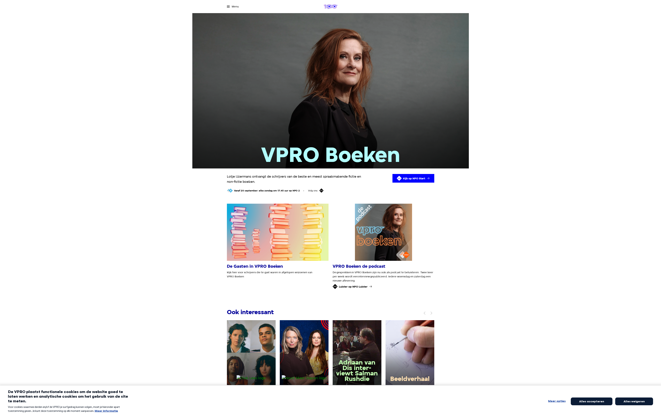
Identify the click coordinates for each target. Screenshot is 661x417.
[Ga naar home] (330, 6)
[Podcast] (321, 190)
